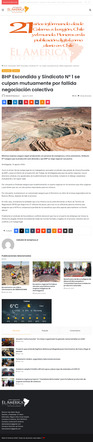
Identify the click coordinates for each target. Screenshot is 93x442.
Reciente (16, 331)
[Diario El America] (18, 9)
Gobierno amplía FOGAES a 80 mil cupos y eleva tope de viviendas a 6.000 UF (48, 369)
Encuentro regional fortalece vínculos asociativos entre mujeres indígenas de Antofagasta (45, 287)
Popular (45, 331)
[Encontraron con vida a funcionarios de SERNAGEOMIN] (15, 273)
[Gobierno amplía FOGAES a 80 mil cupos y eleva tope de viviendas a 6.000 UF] (8, 372)
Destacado (12, 66)
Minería (16, 71)
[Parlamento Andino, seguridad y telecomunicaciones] (8, 362)
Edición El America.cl (12, 96)
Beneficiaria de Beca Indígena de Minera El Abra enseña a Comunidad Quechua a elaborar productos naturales (77, 282)
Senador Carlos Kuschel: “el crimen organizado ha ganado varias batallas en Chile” (50, 339)
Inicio (5, 66)
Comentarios (75, 331)
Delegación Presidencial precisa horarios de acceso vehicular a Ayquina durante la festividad (52, 2)
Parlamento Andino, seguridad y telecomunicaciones (38, 359)
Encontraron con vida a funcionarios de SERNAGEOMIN (14, 288)
